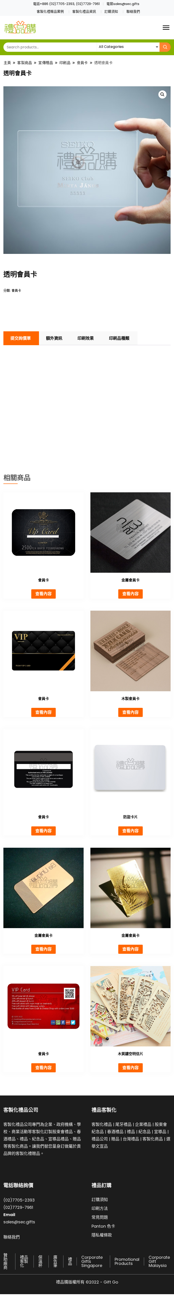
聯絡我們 (133, 11)
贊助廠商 (5, 1261)
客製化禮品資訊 (84, 11)
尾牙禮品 (123, 1124)
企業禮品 (143, 1124)
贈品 (115, 1139)
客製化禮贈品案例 (50, 11)
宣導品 (160, 1132)
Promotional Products (127, 1261)
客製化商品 (153, 1139)
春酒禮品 (115, 1132)
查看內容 (43, 594)
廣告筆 (55, 1261)
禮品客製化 (24, 1261)
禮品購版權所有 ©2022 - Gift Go (87, 1282)
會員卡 (16, 290)
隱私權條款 (102, 1235)
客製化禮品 (102, 1124)
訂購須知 (111, 11)
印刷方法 (100, 1208)
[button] (162, 94)
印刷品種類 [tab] (119, 338)
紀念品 (144, 1132)
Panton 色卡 (103, 1226)
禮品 (131, 1132)
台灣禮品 (131, 1139)
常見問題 (100, 1217)
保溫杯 (40, 1261)
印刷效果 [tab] (85, 338)
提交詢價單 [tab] (20, 338)
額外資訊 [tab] (54, 338)
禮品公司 (100, 1139)
